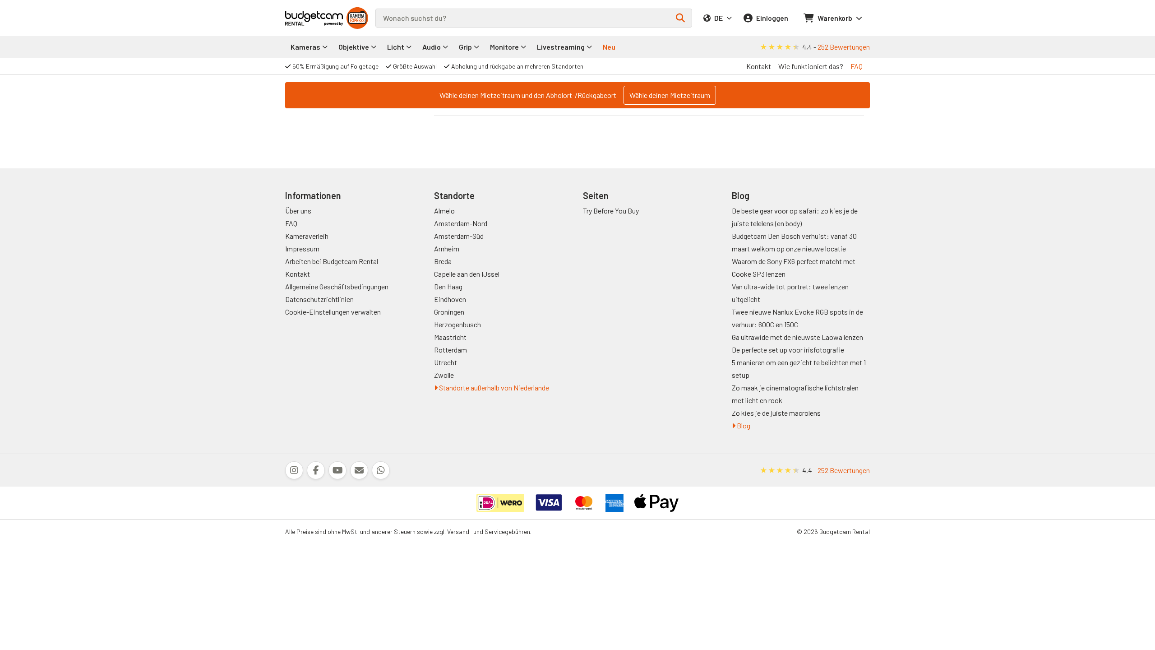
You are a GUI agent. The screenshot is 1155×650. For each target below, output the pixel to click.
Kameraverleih (306, 236)
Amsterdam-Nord (460, 223)
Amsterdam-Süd (459, 236)
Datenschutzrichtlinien (319, 299)
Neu (609, 46)
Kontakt (758, 66)
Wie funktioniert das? (810, 66)
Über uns (298, 210)
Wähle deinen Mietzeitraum (669, 95)
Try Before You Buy (611, 210)
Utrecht (445, 362)
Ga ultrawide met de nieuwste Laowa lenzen (797, 337)
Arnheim (446, 248)
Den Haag (448, 286)
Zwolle (444, 375)
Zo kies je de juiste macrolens (776, 413)
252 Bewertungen (844, 46)
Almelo (444, 210)
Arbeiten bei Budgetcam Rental (331, 261)
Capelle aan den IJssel (466, 273)
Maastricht (450, 337)
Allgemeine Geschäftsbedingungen (336, 286)
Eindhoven (450, 299)
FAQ (856, 66)
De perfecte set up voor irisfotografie (788, 349)
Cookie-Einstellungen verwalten (333, 311)
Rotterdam (450, 349)
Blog (742, 425)
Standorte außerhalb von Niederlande (493, 387)
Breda (443, 261)
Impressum (302, 248)
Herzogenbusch (457, 324)
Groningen (449, 311)
